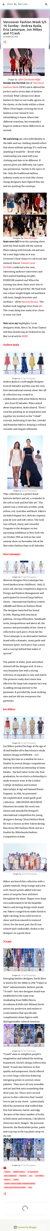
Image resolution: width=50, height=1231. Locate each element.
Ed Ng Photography (28, 378)
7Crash (7, 941)
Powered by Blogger (27, 1227)
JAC (40, 306)
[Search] (46, 4)
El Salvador (33, 1172)
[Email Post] (4, 1169)
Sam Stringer (30, 238)
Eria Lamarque (11, 554)
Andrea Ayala (11, 344)
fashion (23, 1176)
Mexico (7, 1180)
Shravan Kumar (29, 301)
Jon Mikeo (9, 709)
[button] (4, 42)
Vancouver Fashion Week (14, 1187)
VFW (30, 1187)
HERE (25, 336)
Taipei (15, 1180)
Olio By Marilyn (17, 4)
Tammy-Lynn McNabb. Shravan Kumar (19, 1183)
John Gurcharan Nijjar (29, 79)
